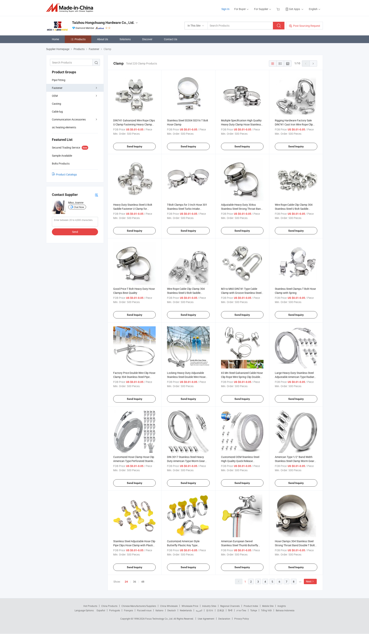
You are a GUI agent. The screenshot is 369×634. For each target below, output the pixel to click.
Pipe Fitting (58, 80)
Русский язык (144, 610)
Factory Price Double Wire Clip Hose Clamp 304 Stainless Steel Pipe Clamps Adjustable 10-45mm (134, 377)
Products (80, 39)
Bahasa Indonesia (285, 610)
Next (309, 581)
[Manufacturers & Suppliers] (71, 7)
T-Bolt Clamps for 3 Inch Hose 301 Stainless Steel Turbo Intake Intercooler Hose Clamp (187, 209)
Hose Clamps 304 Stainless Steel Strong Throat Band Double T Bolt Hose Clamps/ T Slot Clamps (295, 545)
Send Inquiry (134, 146)
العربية (199, 610)
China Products (109, 605)
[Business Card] (96, 194)
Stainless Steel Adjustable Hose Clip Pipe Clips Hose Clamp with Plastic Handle (134, 545)
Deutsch (171, 610)
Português (114, 610)
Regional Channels (230, 605)
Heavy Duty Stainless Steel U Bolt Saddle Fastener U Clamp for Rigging (132, 209)
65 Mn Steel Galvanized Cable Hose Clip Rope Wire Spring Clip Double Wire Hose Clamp (242, 377)
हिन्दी (230, 610)
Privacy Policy (241, 618)
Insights (282, 605)
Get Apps (294, 9)
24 (126, 581)
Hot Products (90, 605)
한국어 (209, 610)
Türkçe (253, 610)
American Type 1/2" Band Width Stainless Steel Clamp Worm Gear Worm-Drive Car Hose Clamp (294, 461)
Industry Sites (209, 605)
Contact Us (170, 39)
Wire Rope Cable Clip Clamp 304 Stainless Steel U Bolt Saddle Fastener (293, 209)
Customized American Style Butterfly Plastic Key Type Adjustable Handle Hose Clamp (185, 545)
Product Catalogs (66, 174)
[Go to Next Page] (313, 63)
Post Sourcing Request (306, 26)
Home (55, 39)
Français (128, 610)
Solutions (125, 39)
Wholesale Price (190, 605)
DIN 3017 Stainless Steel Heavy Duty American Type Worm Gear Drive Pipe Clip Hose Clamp (186, 461)
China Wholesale (169, 605)
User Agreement (206, 618)
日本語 (220, 610)
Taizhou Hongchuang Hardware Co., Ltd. (103, 23)
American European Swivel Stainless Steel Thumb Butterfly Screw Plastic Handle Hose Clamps (241, 545)
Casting (56, 103)
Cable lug (57, 111)
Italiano (159, 610)
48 (142, 581)
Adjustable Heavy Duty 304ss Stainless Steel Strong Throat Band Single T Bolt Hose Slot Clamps (241, 209)
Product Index (251, 605)
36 (134, 581)
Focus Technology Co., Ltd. (159, 618)
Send (75, 232)
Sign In (225, 9)
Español (101, 610)
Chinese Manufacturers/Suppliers (138, 605)
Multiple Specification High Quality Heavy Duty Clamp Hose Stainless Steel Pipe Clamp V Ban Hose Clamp (242, 124)
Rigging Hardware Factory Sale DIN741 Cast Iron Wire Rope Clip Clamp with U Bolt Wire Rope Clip (294, 124)
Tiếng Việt (266, 610)
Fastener (57, 88)
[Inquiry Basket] (279, 9)
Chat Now (79, 207)
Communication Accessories (69, 119)
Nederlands (186, 610)
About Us (102, 39)
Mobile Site (267, 605)
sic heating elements (64, 127)
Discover (147, 39)
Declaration (224, 618)
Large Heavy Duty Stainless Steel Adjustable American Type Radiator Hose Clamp (296, 377)
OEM (55, 96)
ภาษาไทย (241, 610)
